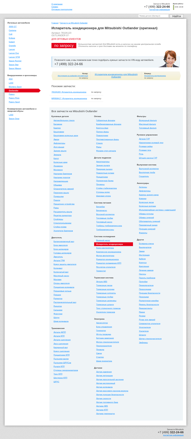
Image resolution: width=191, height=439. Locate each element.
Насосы (142, 274)
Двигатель (58, 257)
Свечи (99, 353)
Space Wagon (15, 68)
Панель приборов (147, 278)
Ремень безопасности (149, 305)
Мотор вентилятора (105, 256)
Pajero (12, 94)
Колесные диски (146, 202)
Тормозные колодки (105, 289)
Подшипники (102, 177)
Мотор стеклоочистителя (107, 342)
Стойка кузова (60, 227)
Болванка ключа (146, 244)
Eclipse (12, 38)
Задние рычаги (103, 165)
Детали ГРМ (59, 260)
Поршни (57, 295)
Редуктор (58, 306)
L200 (11, 83)
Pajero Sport (14, 102)
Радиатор (58, 299)
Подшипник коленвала (64, 287)
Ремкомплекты (145, 308)
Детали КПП (59, 336)
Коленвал (58, 268)
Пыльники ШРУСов (62, 363)
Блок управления (104, 327)
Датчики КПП (102, 410)
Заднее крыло (60, 151)
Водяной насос (103, 240)
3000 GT (13, 27)
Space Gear (14, 119)
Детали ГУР (144, 139)
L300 (11, 115)
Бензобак (100, 207)
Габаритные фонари (105, 120)
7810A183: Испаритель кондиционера (68, 92)
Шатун (56, 318)
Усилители (144, 331)
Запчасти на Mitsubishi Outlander (74, 23)
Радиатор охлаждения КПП (108, 263)
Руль (141, 154)
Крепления (144, 266)
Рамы (56, 208)
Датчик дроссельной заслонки (110, 379)
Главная (54, 23)
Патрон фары (102, 132)
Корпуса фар (102, 128)
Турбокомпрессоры (105, 230)
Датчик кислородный (105, 383)
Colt (10, 34)
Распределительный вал (65, 302)
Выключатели (145, 247)
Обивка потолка (146, 214)
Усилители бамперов (63, 231)
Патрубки (143, 282)
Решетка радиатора (63, 215)
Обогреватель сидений (149, 221)
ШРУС (56, 382)
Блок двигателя (61, 245)
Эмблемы (143, 343)
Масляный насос (61, 276)
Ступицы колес (103, 192)
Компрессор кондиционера (108, 252)
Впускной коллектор (105, 214)
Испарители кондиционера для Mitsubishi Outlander (116, 75)
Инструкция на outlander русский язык (73, 76)
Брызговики (59, 132)
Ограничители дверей (64, 189)
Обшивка (58, 185)
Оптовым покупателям (61, 9)
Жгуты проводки (103, 334)
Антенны (143, 187)
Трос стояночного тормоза (108, 308)
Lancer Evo (14, 53)
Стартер (100, 357)
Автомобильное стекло (64, 120)
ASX (11, 79)
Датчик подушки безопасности (110, 395)
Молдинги (58, 170)
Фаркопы (143, 233)
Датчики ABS (102, 406)
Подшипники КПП (62, 355)
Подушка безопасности (149, 293)
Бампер (57, 128)
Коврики (142, 199)
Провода (100, 350)
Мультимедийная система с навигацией (157, 210)
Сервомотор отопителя (149, 324)
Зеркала (57, 155)
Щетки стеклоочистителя (150, 339)
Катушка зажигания (105, 338)
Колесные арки (60, 162)
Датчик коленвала (104, 387)
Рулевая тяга (145, 150)
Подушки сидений (147, 229)
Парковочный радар (148, 225)
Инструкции (144, 255)
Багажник (58, 124)
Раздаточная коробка (149, 301)
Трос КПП (58, 374)
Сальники (58, 310)
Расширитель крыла (63, 212)
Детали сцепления (62, 340)
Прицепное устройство (64, 204)
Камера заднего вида (149, 195)
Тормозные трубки (104, 297)
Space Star (14, 65)
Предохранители (104, 346)
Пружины (100, 184)
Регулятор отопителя (105, 267)
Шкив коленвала (61, 321)
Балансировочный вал (64, 241)
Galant (12, 42)
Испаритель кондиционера (155, 76)
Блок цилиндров (61, 249)
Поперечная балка (104, 181)
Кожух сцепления (61, 351)
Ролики (142, 316)
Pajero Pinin (14, 98)
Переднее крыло (61, 193)
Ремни (142, 312)
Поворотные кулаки (105, 173)
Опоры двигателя (62, 283)
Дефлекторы (59, 143)
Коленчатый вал (61, 272)
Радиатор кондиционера (107, 259)
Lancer (12, 49)
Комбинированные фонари (108, 124)
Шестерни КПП (60, 378)
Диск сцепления (61, 344)
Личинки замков (146, 270)
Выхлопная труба (147, 172)
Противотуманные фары (107, 139)
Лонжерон (58, 166)
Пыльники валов (61, 359)
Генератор (101, 331)
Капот (56, 158)
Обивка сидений (146, 218)
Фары (98, 147)
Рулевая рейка (146, 146)
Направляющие (61, 181)
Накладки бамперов (63, 174)
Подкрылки (59, 196)
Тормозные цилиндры (106, 301)
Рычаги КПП (59, 366)
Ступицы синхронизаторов (66, 370)
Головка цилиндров (62, 253)
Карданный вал (61, 347)
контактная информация (159, 10)
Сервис (54, 7)
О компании (57, 4)
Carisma (12, 30)
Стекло (99, 143)
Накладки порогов (62, 177)
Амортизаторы (102, 162)
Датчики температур (105, 414)
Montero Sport (15, 87)
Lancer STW (14, 57)
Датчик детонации (104, 376)
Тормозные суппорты (106, 293)
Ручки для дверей (147, 320)
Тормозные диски (104, 285)
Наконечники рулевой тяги (151, 143)
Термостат (101, 271)
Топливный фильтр (147, 128)
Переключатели (146, 285)
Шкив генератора (104, 361)
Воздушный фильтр (148, 120)
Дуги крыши (59, 147)
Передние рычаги (104, 169)
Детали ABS (101, 282)
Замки (142, 251)
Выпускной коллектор (149, 169)
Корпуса (143, 263)
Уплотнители (145, 327)
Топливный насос (104, 222)
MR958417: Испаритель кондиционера (69, 98)
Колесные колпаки (147, 206)
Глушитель (144, 176)
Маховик (57, 279)
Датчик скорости (103, 398)
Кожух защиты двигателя (65, 264)
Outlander (13, 90)
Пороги (57, 200)
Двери (56, 139)
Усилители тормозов (105, 312)
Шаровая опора (103, 196)
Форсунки (58, 314)
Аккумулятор (102, 323)
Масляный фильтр (147, 124)
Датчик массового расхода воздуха (112, 391)
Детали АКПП (60, 332)
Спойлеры (58, 219)
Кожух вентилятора (105, 248)
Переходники (145, 289)
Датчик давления (104, 372)
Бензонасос (101, 210)
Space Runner (15, 61)
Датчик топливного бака (107, 402)
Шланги (142, 335)
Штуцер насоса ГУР (148, 158)
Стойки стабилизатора (106, 188)
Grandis (12, 46)
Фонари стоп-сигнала (106, 151)
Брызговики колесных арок (66, 135)
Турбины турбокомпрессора (109, 226)
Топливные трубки (104, 218)
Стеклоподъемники (62, 223)
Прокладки (144, 297)
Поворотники (102, 135)
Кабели (142, 259)
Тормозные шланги (105, 305)
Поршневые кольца (62, 291)
